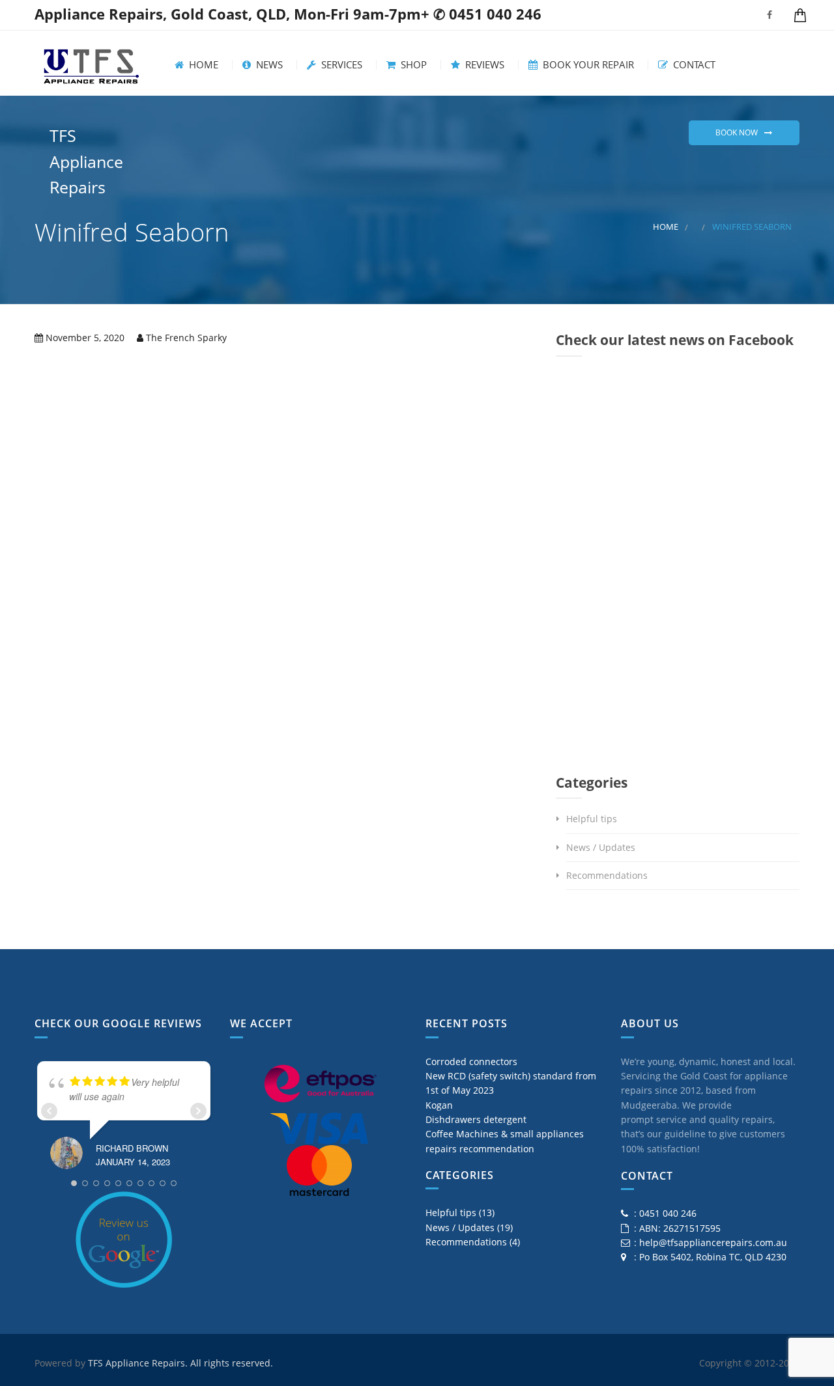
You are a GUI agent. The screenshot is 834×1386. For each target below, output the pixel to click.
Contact (692, 65)
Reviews (483, 65)
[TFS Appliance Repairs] (91, 63)
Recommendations (607, 875)
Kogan (439, 1105)
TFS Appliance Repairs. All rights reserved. (180, 1363)
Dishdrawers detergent (475, 1119)
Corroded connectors (471, 1061)
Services (340, 65)
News (268, 65)
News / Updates (600, 847)
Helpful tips (591, 818)
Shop (412, 65)
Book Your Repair (587, 65)
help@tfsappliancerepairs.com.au (713, 1242)
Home (202, 65)
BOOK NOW (736, 132)
